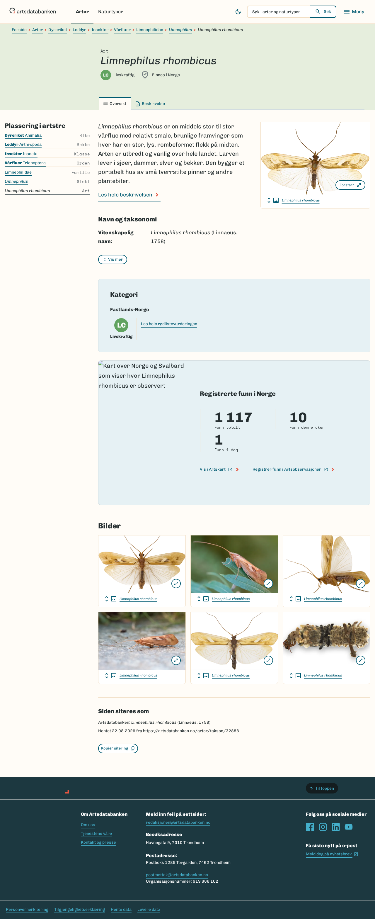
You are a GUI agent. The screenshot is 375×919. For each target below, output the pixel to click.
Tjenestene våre (96, 833)
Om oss (88, 824)
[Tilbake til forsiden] (32, 11)
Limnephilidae (149, 29)
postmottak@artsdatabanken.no (177, 874)
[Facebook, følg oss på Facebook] (310, 827)
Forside (19, 29)
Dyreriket (57, 29)
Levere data (148, 909)
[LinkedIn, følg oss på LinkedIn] (336, 827)
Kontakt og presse (98, 842)
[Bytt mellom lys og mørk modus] (238, 11)
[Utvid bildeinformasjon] (273, 200)
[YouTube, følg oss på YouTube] (349, 827)
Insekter (100, 29)
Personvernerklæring (27, 909)
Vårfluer (122, 29)
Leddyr (79, 29)
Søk (327, 11)
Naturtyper (110, 11)
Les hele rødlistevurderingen (169, 323)
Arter (82, 11)
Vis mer (115, 259)
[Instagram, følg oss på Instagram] (323, 827)
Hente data (121, 909)
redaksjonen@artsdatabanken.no (178, 822)
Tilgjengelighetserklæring (79, 909)
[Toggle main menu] (354, 11)
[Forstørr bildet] (176, 583)
